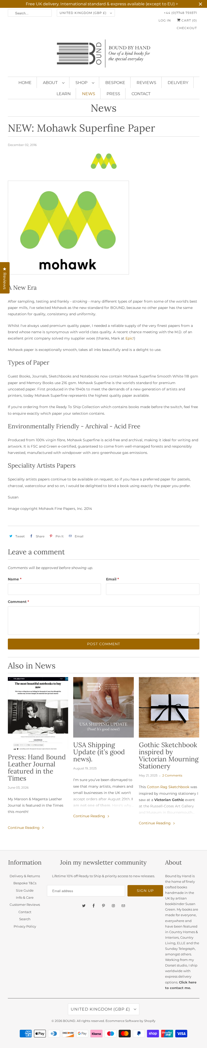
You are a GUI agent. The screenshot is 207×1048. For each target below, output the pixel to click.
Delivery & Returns (25, 876)
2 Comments (172, 775)
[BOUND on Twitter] (84, 906)
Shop (82, 82)
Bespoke (115, 82)
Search (25, 919)
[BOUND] (103, 55)
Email (112, 579)
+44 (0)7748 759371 (180, 13)
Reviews (146, 82)
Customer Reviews (25, 905)
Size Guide (25, 890)
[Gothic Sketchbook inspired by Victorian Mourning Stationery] (169, 707)
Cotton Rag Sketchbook (168, 787)
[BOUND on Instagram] (113, 906)
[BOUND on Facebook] (93, 906)
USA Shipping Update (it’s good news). (99, 752)
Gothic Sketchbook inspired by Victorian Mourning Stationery (168, 755)
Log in (165, 20)
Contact (141, 93)
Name (14, 579)
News (88, 93)
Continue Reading (24, 827)
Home (25, 82)
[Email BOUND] (123, 906)
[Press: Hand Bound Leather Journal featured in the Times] (38, 713)
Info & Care (25, 897)
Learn (64, 93)
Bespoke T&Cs (24, 883)
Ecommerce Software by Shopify (131, 1021)
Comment (18, 601)
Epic (129, 338)
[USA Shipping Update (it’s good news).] (103, 707)
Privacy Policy (25, 926)
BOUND (69, 1021)
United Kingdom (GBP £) (84, 13)
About (51, 82)
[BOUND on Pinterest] (103, 906)
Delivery (178, 82)
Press (113, 93)
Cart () (188, 20)
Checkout (187, 28)
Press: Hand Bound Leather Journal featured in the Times (37, 767)
